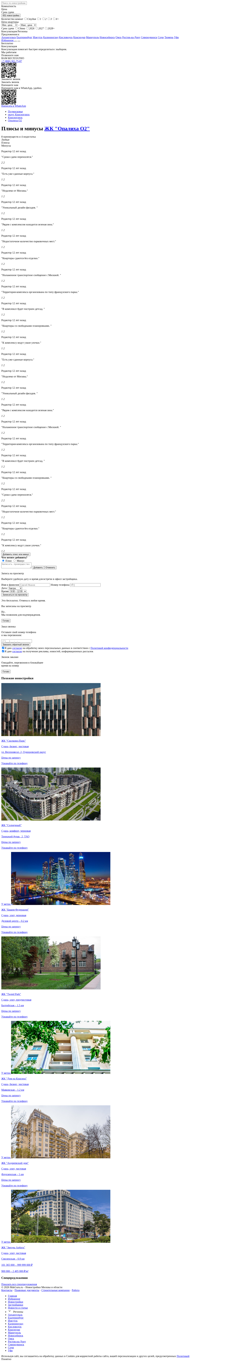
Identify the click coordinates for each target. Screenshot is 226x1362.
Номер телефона (60, 584)
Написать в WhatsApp (13, 105)
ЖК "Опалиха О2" (67, 128)
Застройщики (15, 1304)
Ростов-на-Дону (131, 37)
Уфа (176, 37)
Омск (118, 37)
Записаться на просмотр (15, 594)
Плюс (8, 560)
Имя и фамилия (10, 584)
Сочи (161, 37)
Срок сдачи (7, 28)
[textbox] (14, 3)
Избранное (7, 40)
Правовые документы (27, 1290)
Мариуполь (92, 37)
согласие (17, 648)
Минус (20, 560)
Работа (75, 1290)
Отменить (50, 567)
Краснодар (79, 37)
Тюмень (168, 37)
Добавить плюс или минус (16, 554)
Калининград (50, 37)
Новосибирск (107, 37)
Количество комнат (12, 19)
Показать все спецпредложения (19, 1284)
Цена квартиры (10, 22)
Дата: (4, 588)
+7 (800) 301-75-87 (11, 61)
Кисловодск (66, 37)
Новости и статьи (18, 1307)
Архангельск (8, 37)
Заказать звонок (10, 82)
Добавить (38, 567)
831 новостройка (11, 15)
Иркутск (38, 37)
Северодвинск (149, 37)
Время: (5, 591)
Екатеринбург (24, 37)
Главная (12, 1295)
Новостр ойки (15, 1301)
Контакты (6, 1290)
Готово (6, 620)
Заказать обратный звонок (16, 644)
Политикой (183, 1356)
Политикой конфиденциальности (109, 648)
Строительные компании (55, 1290)
